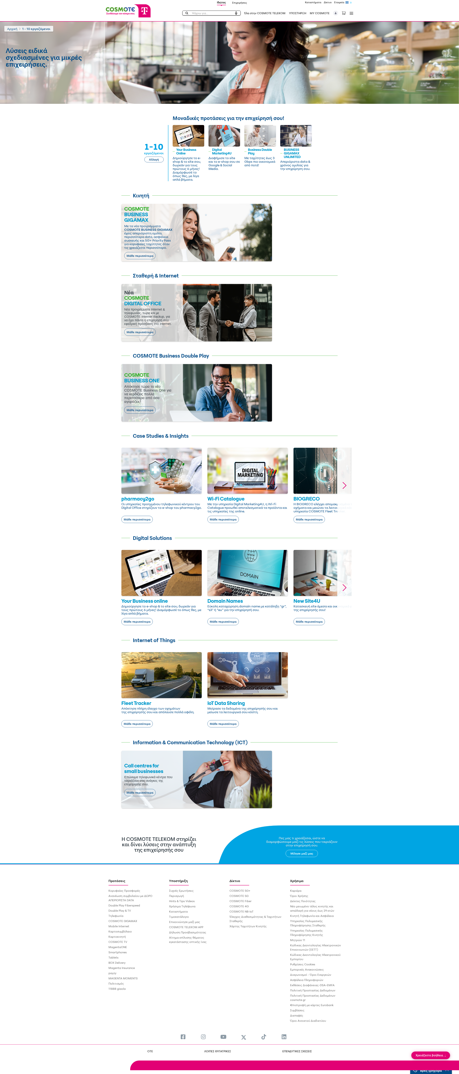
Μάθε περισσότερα (140, 256)
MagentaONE (117, 947)
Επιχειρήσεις (239, 2)
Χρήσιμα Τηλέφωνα (182, 906)
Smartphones (117, 952)
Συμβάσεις (297, 1010)
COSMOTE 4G (239, 906)
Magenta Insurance (121, 968)
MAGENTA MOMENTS (123, 978)
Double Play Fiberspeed (124, 905)
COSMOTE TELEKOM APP (186, 927)
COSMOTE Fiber (241, 901)
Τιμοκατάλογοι (179, 916)
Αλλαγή (154, 159)
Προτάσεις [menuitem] (116, 881)
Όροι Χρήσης (299, 896)
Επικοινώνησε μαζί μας (184, 922)
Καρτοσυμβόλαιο (120, 931)
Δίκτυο (328, 2)
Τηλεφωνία (115, 916)
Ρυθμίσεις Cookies (302, 964)
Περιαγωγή (176, 896)
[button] (335, 13)
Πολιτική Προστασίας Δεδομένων (312, 990)
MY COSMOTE (320, 13)
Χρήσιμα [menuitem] (297, 881)
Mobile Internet (118, 926)
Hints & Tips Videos (182, 901)
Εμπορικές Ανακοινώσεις (307, 969)
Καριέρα (295, 890)
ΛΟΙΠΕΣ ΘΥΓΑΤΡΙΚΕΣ (217, 1051)
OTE (150, 1051)
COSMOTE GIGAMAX (122, 921)
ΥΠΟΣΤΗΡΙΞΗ (297, 13)
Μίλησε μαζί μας (301, 853)
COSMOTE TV (117, 942)
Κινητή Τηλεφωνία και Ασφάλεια (312, 916)
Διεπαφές (296, 1015)
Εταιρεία (339, 2)
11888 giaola (117, 988)
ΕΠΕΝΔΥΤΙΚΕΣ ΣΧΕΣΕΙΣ (297, 1051)
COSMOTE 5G (239, 896)
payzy (112, 973)
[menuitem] (183, 1036)
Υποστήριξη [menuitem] (178, 881)
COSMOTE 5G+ (240, 890)
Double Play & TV (119, 910)
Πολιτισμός (116, 983)
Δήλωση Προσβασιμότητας (187, 932)
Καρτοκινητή (117, 936)
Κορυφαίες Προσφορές (124, 890)
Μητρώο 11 (297, 940)
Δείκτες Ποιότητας (303, 901)
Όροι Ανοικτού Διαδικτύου (308, 1020)
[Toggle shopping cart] (345, 13)
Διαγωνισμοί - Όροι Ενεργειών (310, 974)
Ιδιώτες (221, 2)
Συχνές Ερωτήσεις (181, 890)
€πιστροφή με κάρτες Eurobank (311, 1005)
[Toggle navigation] (350, 13)
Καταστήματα (313, 2)
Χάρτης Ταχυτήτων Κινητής (248, 926)
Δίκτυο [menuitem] (235, 881)
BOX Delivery (117, 962)
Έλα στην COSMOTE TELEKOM (264, 13)
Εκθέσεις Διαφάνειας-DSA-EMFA (312, 985)
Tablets (113, 957)
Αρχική (12, 29)
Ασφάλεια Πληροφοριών (306, 980)
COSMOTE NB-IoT (242, 911)
